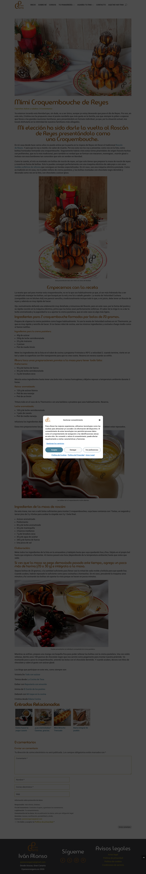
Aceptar (54, 450)
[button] (99, 420)
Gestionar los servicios (55, 444)
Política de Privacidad (76, 455)
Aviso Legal (90, 455)
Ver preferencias (92, 450)
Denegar (73, 450)
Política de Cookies (59, 455)
